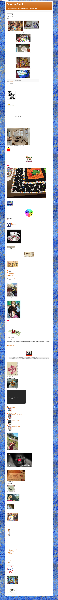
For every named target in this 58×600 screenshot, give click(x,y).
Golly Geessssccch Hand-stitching (12, 549)
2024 (8, 527)
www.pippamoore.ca (9, 346)
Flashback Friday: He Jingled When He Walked (17, 414)
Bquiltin (13, 223)
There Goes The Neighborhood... (15, 408)
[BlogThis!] (17, 80)
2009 (8, 562)
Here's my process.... (10, 550)
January (9, 561)
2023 (8, 528)
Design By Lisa (22, 145)
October (9, 545)
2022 (8, 529)
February (9, 560)
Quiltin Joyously (10, 553)
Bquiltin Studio (15, 4)
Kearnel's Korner (10, 270)
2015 (8, 536)
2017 (8, 534)
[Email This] (16, 80)
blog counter (31, 575)
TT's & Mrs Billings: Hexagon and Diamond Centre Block (15, 278)
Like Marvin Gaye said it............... (12, 551)
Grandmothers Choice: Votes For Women (13, 425)
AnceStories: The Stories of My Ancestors (13, 413)
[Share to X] (18, 80)
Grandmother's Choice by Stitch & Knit (16, 426)
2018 (8, 533)
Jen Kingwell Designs (10, 275)
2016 (8, 535)
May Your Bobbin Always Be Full (12, 407)
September (9, 546)
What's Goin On (11, 81)
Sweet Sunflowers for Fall (11, 273)
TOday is (9, 552)
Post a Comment (10, 85)
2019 (8, 532)
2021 (8, 530)
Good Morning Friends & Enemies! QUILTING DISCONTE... (15, 548)
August (9, 547)
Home (7, 10)
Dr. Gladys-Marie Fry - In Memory (15, 420)
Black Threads (10, 419)
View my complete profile (14, 224)
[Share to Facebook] (19, 80)
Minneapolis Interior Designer (17, 145)
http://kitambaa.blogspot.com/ (10, 345)
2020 (8, 531)
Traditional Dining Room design (10, 145)
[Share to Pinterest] (20, 80)
